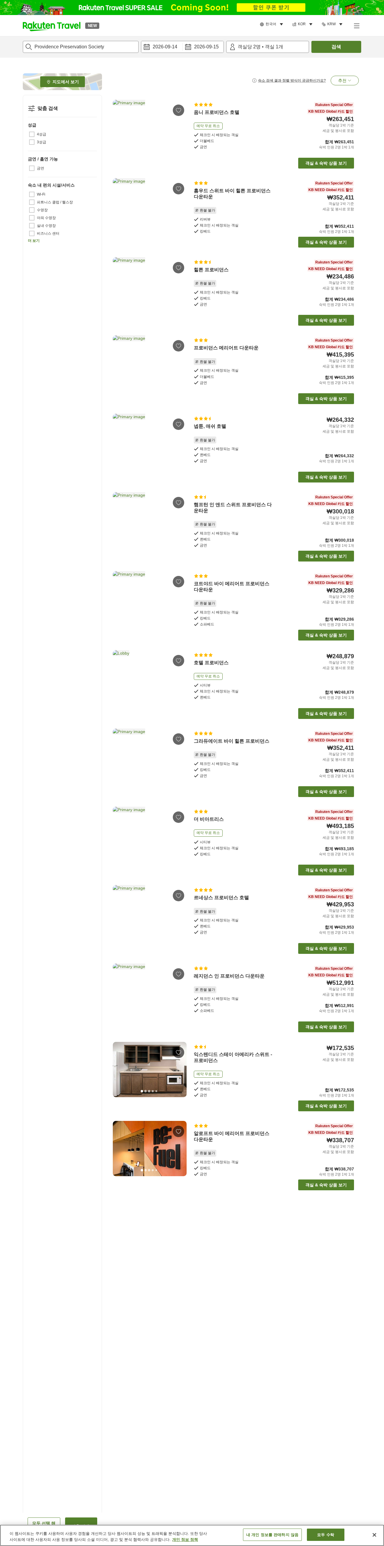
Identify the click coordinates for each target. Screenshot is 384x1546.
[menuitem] (272, 24)
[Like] (178, 110)
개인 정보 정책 (185, 1539)
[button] (51, 25)
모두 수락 (325, 1534)
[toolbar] (182, 47)
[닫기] (374, 1534)
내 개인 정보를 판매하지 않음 (272, 1534)
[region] (192, 1535)
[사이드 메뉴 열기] (356, 25)
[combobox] (81, 47)
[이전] (119, 127)
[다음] (180, 127)
